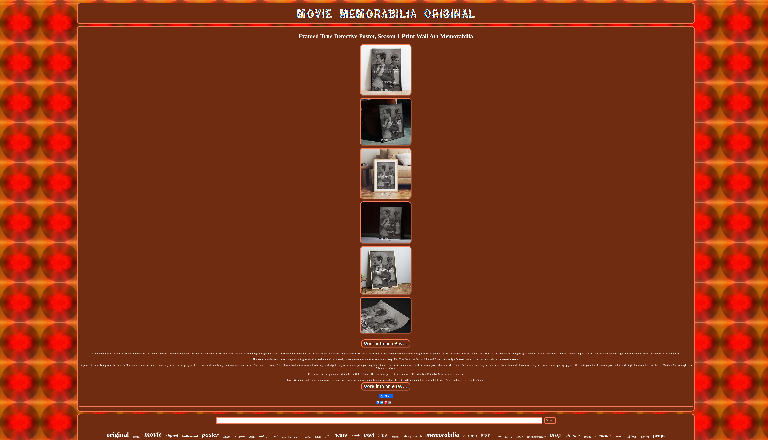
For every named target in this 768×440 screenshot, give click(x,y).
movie (153, 434)
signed (172, 435)
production (306, 437)
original (117, 434)
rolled (587, 436)
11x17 (519, 436)
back (355, 435)
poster (210, 434)
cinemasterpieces (536, 436)
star (485, 435)
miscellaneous (289, 437)
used (369, 435)
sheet (252, 436)
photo (318, 436)
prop (555, 434)
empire (240, 436)
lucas (497, 436)
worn (619, 436)
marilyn (645, 436)
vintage (572, 435)
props (659, 435)
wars (341, 435)
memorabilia (442, 434)
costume (395, 436)
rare (383, 435)
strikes (632, 436)
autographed (268, 436)
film (328, 436)
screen (470, 435)
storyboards (412, 436)
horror (508, 437)
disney (227, 436)
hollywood (190, 436)
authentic (603, 435)
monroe (136, 436)
